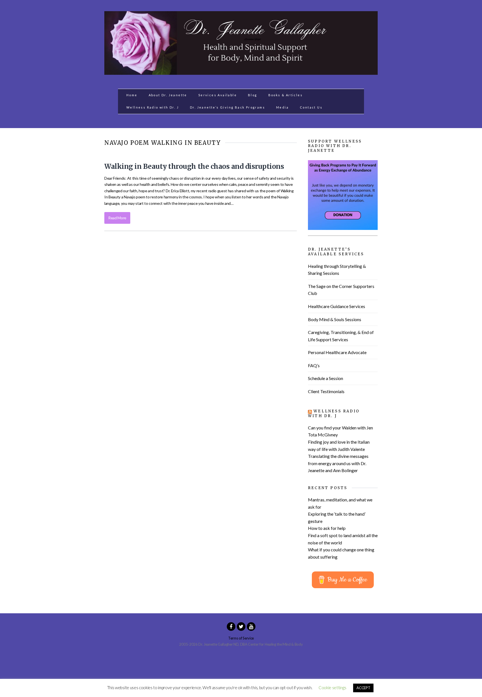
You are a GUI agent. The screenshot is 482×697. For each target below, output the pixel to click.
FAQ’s (314, 365)
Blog (252, 95)
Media (282, 107)
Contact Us (311, 107)
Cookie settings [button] (332, 687)
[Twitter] (241, 626)
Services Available (217, 95)
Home (132, 95)
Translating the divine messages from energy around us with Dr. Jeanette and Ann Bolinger (338, 463)
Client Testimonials (326, 391)
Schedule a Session (325, 378)
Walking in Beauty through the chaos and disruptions (194, 166)
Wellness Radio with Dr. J (152, 107)
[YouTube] (251, 626)
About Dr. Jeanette (168, 95)
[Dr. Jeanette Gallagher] (241, 71)
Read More (117, 217)
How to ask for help (327, 528)
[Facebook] (231, 626)
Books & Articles (285, 95)
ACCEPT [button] (363, 688)
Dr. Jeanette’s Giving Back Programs (227, 107)
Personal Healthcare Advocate (337, 352)
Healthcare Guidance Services (336, 306)
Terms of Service (241, 638)
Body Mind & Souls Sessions (334, 319)
